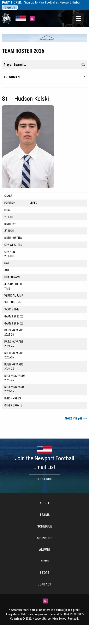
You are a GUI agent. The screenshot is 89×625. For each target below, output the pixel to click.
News (45, 561)
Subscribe (44, 479)
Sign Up (10, 7)
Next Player (74, 418)
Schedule (44, 526)
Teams (45, 515)
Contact (44, 584)
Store (44, 573)
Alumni (44, 550)
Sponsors (44, 538)
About (44, 503)
